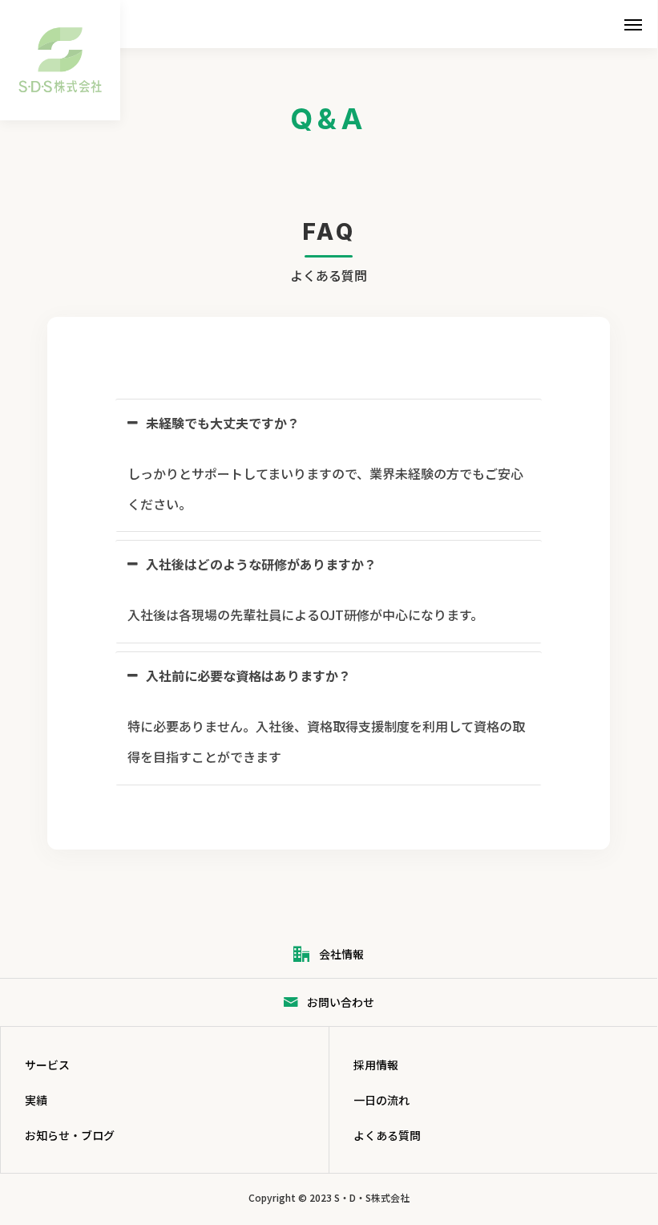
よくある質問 (387, 1135)
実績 (36, 1099)
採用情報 (375, 1064)
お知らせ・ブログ (70, 1135)
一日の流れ (381, 1099)
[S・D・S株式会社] (60, 60)
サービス (47, 1064)
